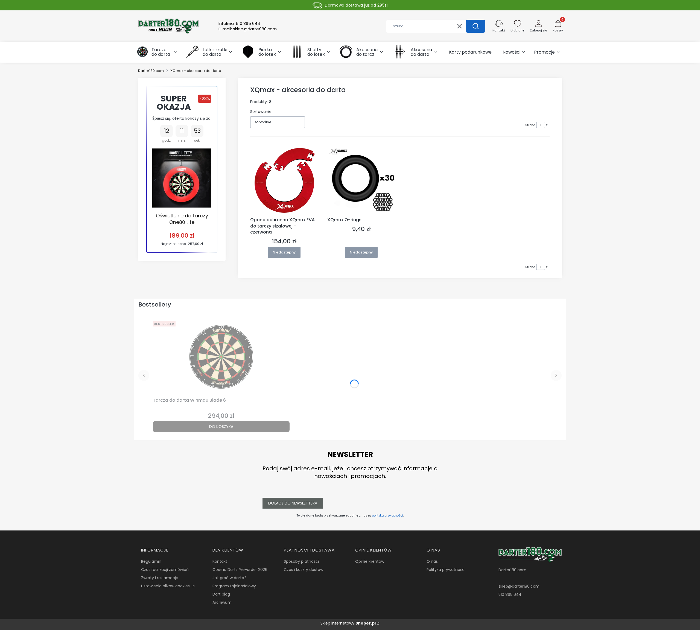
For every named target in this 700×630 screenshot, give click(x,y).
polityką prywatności (387, 515)
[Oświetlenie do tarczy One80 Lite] (181, 178)
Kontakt (219, 561)
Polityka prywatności (446, 569)
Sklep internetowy (348, 623)
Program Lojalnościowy (234, 586)
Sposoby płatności (301, 561)
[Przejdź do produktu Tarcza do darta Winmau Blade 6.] (221, 357)
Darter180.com (151, 70)
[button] (475, 26)
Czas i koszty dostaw (303, 569)
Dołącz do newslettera (292, 503)
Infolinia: (239, 23)
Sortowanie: (261, 111)
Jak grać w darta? (229, 578)
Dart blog (221, 594)
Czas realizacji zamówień (165, 569)
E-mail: (247, 29)
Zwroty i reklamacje (159, 578)
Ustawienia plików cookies (166, 586)
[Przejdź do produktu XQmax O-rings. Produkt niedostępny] (361, 181)
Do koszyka (221, 426)
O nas (432, 561)
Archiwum (222, 602)
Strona (530, 125)
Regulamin (151, 561)
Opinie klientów (369, 561)
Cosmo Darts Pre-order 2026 (239, 569)
